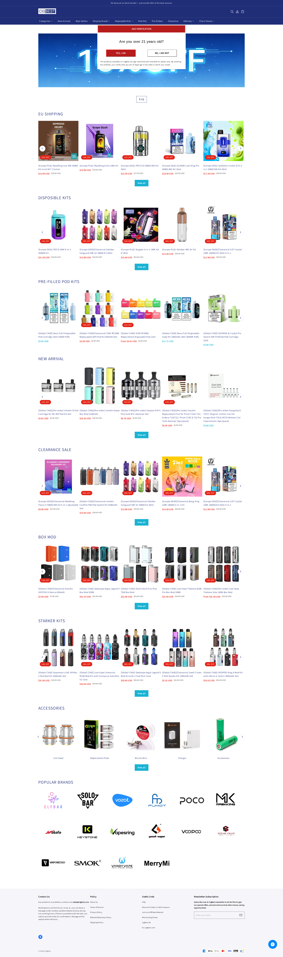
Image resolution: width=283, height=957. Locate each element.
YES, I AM (121, 53)
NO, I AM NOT (162, 53)
